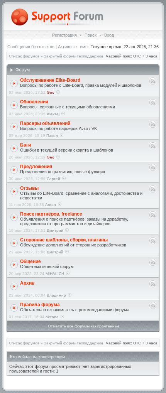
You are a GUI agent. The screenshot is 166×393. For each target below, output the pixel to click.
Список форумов (24, 56)
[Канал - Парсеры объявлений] (152, 126)
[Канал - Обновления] (152, 105)
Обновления (34, 102)
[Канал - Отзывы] (152, 191)
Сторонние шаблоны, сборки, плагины (64, 240)
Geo (50, 92)
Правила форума (40, 304)
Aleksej (53, 114)
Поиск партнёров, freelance (51, 214)
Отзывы (29, 188)
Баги (25, 145)
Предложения (36, 166)
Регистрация (64, 35)
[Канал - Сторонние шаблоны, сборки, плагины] (152, 243)
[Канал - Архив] (152, 286)
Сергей (53, 179)
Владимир (56, 295)
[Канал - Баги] (152, 148)
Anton (50, 204)
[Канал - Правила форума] (152, 307)
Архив (27, 283)
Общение (30, 261)
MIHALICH (55, 274)
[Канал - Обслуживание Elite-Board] (152, 83)
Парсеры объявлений (45, 123)
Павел (52, 135)
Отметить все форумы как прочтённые (84, 326)
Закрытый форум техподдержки (73, 56)
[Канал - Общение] (152, 264)
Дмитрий (55, 230)
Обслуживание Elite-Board (50, 80)
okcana (52, 317)
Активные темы (73, 46)
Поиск (91, 35)
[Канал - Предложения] (152, 169)
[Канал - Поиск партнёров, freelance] (152, 217)
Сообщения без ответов (30, 46)
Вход (109, 35)
